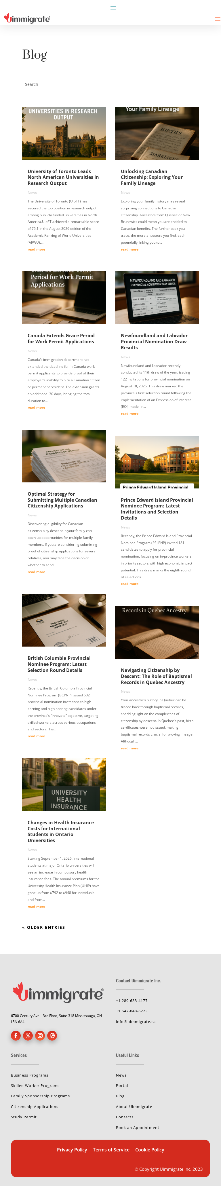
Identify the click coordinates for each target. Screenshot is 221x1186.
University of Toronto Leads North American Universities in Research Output (63, 177)
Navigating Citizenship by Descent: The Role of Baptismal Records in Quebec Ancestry (156, 676)
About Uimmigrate (134, 1106)
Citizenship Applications (34, 1106)
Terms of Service (112, 1150)
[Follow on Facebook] (16, 1036)
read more (36, 249)
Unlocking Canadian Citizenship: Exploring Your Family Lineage (152, 177)
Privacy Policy (72, 1150)
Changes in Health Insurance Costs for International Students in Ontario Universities (61, 831)
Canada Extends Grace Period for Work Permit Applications (61, 338)
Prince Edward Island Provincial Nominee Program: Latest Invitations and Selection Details (157, 509)
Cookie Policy (149, 1150)
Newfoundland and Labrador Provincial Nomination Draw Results (154, 341)
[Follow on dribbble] (52, 1036)
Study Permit (24, 1116)
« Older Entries (43, 927)
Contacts (125, 1116)
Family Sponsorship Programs (40, 1095)
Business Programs (29, 1075)
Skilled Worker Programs (35, 1085)
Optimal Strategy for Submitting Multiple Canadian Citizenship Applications (62, 500)
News (32, 192)
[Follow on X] (28, 1036)
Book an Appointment (137, 1127)
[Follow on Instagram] (40, 1036)
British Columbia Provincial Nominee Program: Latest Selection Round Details (59, 664)
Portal (122, 1085)
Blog (120, 1095)
